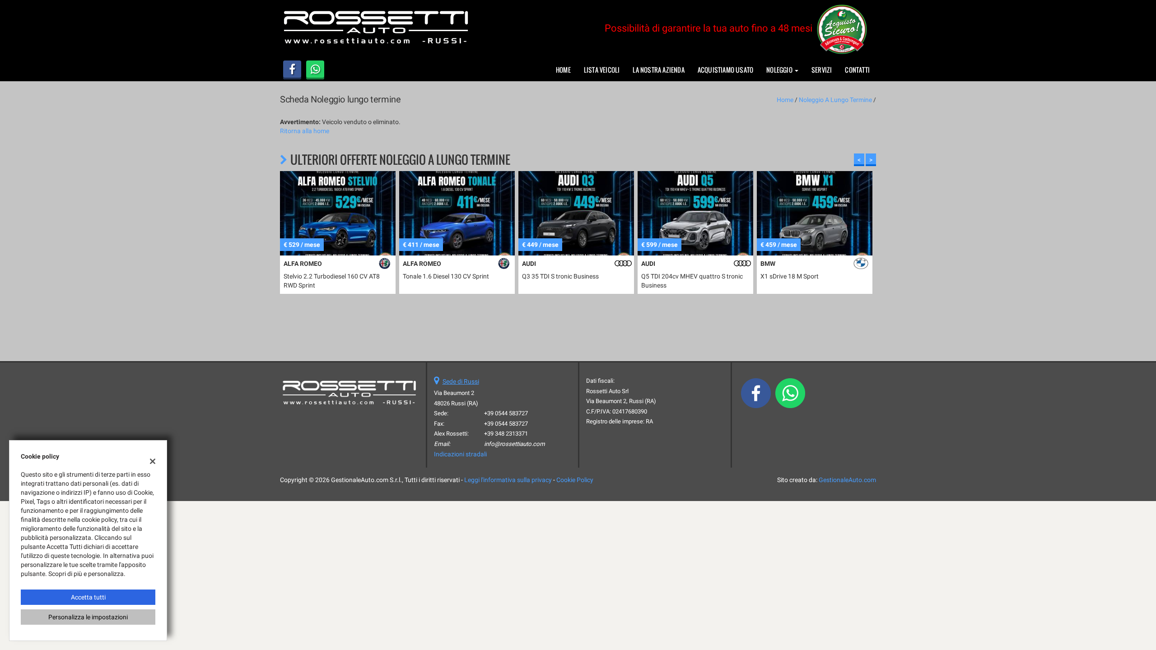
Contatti (857, 69)
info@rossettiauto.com (514, 444)
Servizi (821, 69)
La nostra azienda (658, 69)
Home (563, 69)
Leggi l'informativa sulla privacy (508, 479)
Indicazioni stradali (460, 454)
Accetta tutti (88, 597)
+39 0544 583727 (506, 413)
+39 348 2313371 (506, 433)
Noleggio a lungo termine (835, 99)
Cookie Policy (574, 479)
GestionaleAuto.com (847, 479)
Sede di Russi (461, 381)
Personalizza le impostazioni (88, 617)
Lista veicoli (602, 69)
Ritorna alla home (304, 131)
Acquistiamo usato (725, 69)
